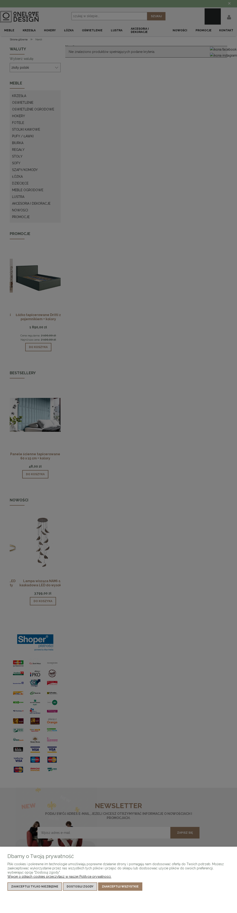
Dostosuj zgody (80, 886)
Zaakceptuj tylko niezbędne (34, 886)
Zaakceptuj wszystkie (120, 886)
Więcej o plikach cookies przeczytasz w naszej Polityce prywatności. (59, 876)
